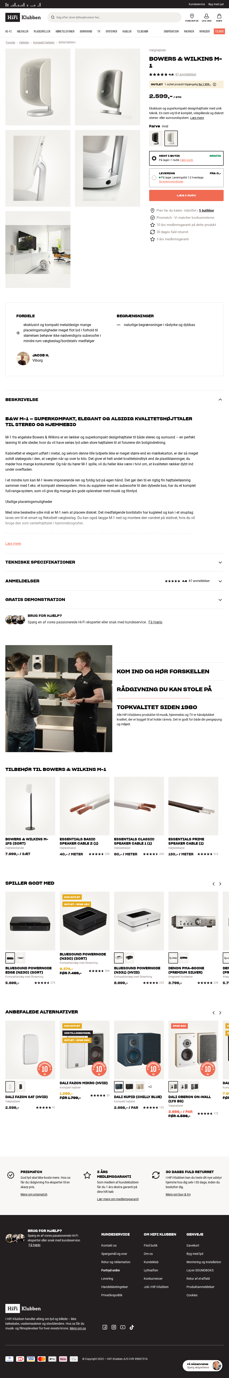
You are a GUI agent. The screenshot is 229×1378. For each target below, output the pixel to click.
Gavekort (193, 1245)
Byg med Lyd (216, 4)
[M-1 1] (37, 87)
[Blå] (119, 1086)
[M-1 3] (37, 168)
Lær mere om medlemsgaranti (118, 1199)
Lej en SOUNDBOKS (200, 1270)
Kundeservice (197, 4)
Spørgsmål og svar (114, 1254)
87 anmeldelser (185, 74)
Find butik (150, 1245)
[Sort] (156, 138)
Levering (107, 1278)
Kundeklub (151, 1262)
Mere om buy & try (178, 1194)
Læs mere (197, 118)
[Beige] (140, 1086)
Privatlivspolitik (111, 1295)
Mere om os (78, 1328)
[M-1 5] (37, 249)
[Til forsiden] (23, 17)
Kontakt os (109, 1245)
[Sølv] (173, 958)
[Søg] (52, 17)
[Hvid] (171, 138)
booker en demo (128, 678)
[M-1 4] (107, 168)
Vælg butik (186, 160)
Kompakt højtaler (44, 42)
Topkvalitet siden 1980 (157, 731)
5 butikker (206, 210)
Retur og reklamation (115, 1262)
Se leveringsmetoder (171, 181)
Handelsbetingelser (114, 1287)
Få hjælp (155, 622)
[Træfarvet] (173, 1086)
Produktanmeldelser (200, 1287)
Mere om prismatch (34, 1194)
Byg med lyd (195, 1254)
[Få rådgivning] (216, 1365)
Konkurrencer (153, 1278)
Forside (10, 42)
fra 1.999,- (205, 84)
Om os (148, 1254)
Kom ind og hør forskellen (163, 665)
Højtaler (24, 42)
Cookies (192, 1295)
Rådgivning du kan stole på (164, 713)
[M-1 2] (107, 87)
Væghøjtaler (157, 50)
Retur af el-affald (198, 1278)
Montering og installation (204, 1262)
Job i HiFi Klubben (156, 1287)
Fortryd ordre (110, 1270)
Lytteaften (151, 1270)
